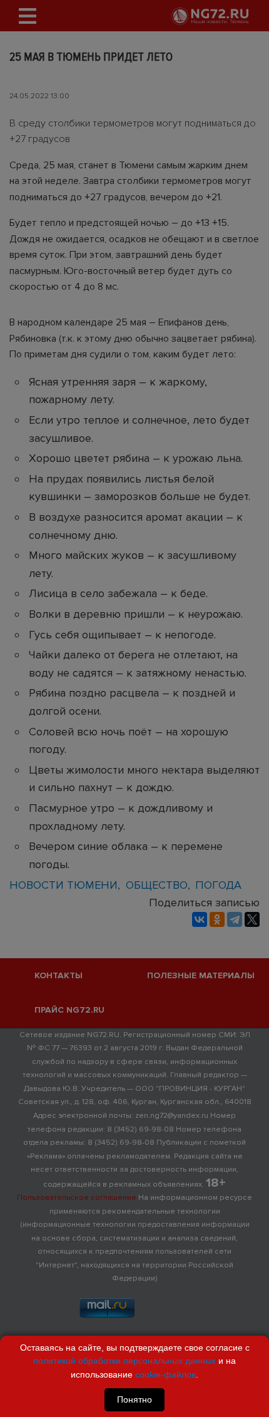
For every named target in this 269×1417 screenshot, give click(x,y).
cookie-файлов (165, 1374)
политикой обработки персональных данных (124, 1361)
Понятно (134, 1399)
